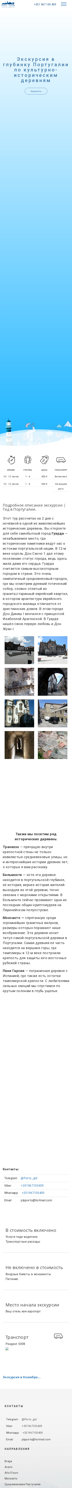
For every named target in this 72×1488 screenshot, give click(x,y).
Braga (8, 1461)
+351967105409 (32, 1185)
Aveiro (8, 1466)
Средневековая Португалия (23, 1484)
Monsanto (11, 1478)
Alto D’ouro (11, 1472)
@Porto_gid (29, 1178)
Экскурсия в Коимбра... (22, 1377)
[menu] (63, 4)
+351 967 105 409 (45, 4)
